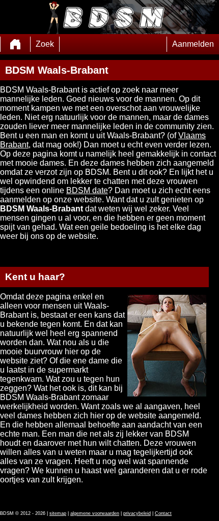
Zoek (45, 44)
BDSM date (87, 190)
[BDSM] (15, 44)
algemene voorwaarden (94, 513)
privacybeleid (137, 513)
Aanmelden (193, 44)
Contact (163, 513)
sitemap (57, 513)
